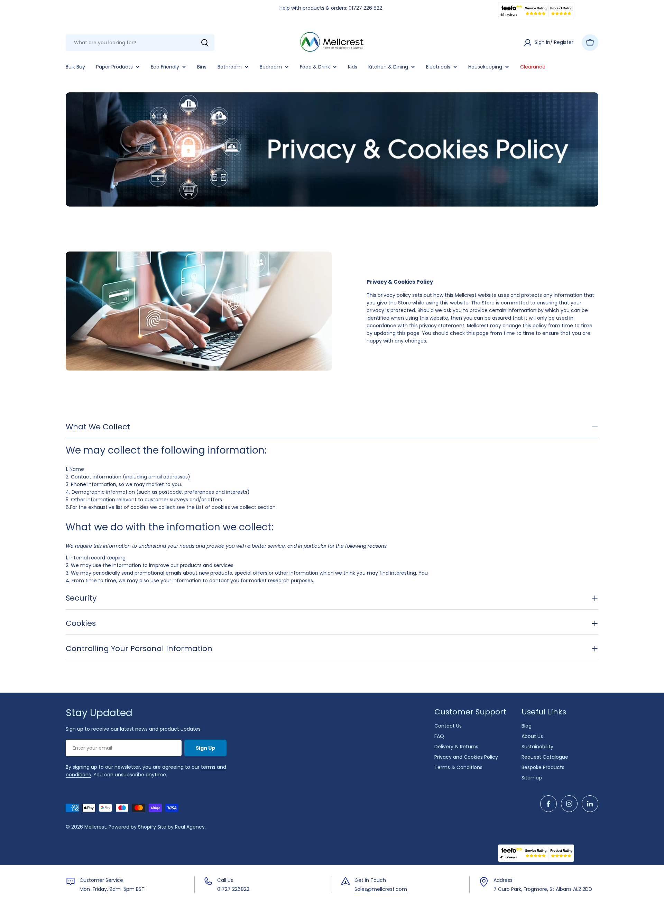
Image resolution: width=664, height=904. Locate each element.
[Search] (205, 42)
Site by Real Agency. (181, 826)
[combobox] (140, 42)
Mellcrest (95, 826)
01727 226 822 (365, 7)
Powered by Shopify (132, 826)
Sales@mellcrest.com (380, 889)
